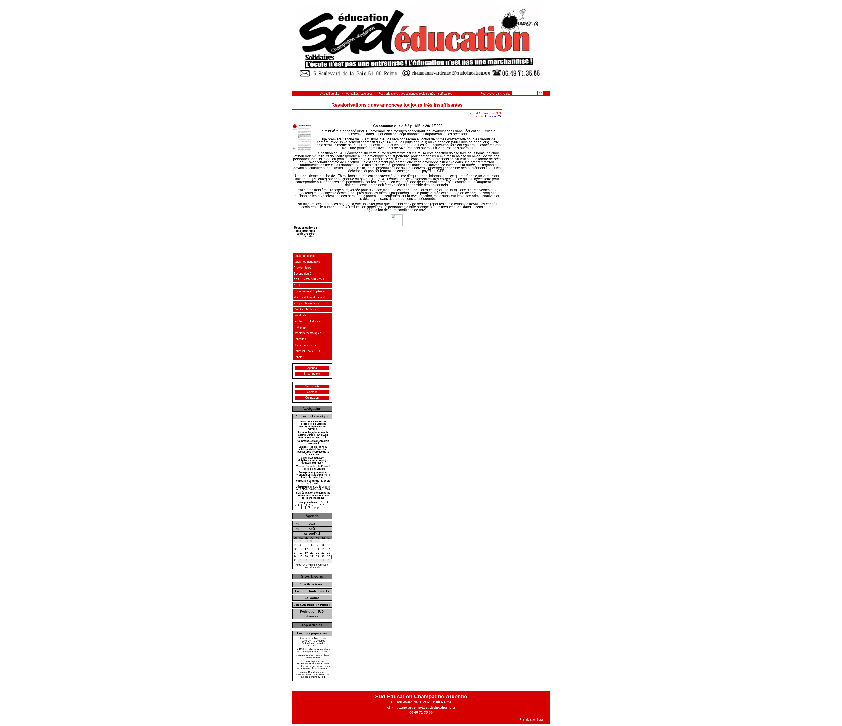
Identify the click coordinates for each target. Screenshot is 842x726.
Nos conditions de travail (309, 297)
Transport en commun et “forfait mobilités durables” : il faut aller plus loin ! (313, 474)
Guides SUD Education (308, 321)
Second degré (302, 273)
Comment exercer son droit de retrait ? (313, 442)
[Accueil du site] (419, 47)
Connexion (312, 397)
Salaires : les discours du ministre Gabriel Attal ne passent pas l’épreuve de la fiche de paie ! (313, 451)
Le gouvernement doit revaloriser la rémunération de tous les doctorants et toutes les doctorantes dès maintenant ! (313, 665)
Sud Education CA (491, 116)
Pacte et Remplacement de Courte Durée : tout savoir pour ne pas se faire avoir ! (313, 434)
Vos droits (300, 315)
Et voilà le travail (312, 584)
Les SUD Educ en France (311, 604)
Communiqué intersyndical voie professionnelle (313, 656)
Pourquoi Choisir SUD (307, 351)
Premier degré (302, 267)
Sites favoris (312, 373)
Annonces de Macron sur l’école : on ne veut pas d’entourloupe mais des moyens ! (313, 425)
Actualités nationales (359, 93)
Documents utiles (305, 345)
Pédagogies (301, 327)
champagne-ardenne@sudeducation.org (421, 707)
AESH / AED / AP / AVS (309, 279)
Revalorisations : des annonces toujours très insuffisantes (415, 93)
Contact (312, 392)
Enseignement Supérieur (309, 291)
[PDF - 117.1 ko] (397, 224)
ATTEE (298, 285)
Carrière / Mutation (305, 309)
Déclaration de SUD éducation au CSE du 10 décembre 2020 (313, 488)
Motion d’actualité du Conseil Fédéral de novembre (313, 467)
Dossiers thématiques (307, 333)
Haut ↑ (541, 719)
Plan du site (311, 386)
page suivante (321, 507)
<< (297, 523)
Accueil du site (329, 93)
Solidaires (300, 339)
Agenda (312, 368)
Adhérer (298, 357)
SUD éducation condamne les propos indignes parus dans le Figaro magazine (313, 495)
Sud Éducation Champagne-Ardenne (421, 696)
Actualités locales (305, 255)
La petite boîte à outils (312, 591)
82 (309, 507)
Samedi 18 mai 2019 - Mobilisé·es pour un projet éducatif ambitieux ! (313, 460)
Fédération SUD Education (312, 614)
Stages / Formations (306, 303)
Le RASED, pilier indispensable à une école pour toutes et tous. (313, 650)
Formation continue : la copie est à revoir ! (313, 482)
